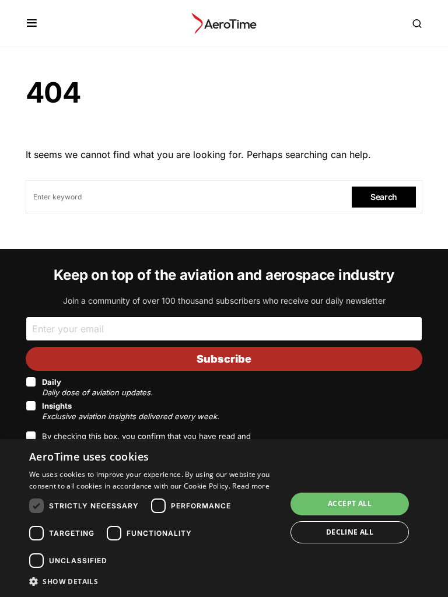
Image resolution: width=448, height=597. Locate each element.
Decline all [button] (349, 532)
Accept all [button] (350, 503)
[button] (32, 23)
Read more (251, 486)
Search (383, 197)
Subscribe (224, 359)
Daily (97, 387)
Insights (130, 411)
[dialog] (224, 518)
